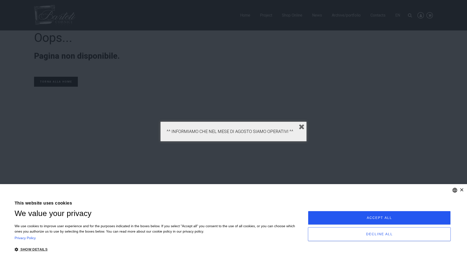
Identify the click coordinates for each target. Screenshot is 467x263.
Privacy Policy (25, 238)
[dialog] (233, 223)
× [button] (461, 190)
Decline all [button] (379, 234)
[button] (157, 250)
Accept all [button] (379, 218)
